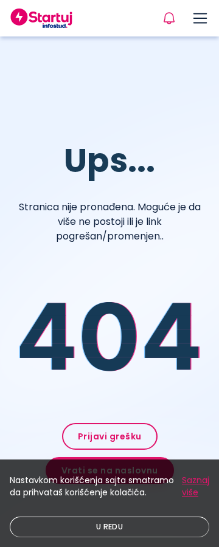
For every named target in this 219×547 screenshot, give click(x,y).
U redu (109, 526)
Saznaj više (195, 486)
